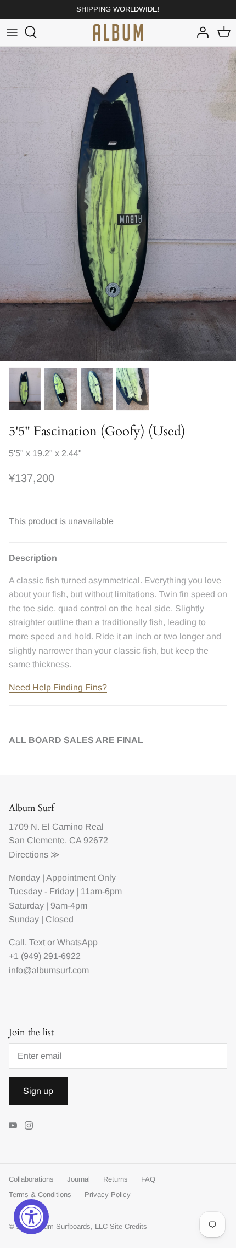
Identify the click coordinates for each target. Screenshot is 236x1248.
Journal (78, 1179)
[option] (118, 204)
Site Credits (128, 1226)
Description (33, 558)
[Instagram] (29, 1125)
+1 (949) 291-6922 (45, 956)
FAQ (148, 1179)
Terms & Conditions (40, 1194)
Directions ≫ (34, 854)
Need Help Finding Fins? (58, 687)
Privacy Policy (108, 1194)
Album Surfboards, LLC (70, 1226)
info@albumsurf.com (49, 970)
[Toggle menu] (12, 32)
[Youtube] (13, 1125)
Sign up (38, 1091)
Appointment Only (81, 877)
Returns (115, 1179)
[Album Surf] (118, 32)
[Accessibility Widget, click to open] (31, 1216)
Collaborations (31, 1179)
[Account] (200, 32)
